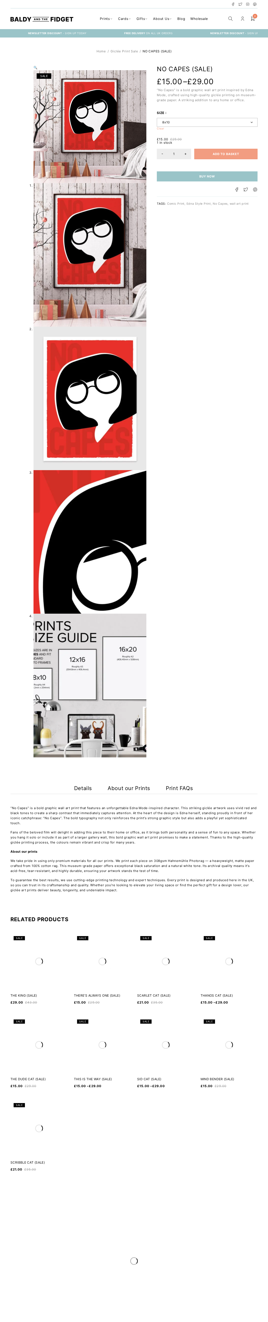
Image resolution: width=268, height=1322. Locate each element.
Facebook (233, 4)
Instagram (247, 4)
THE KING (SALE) (23, 995)
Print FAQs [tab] (179, 788)
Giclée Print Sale (124, 51)
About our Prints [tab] (129, 788)
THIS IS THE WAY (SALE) (93, 1079)
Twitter (240, 4)
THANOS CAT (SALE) (217, 995)
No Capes (220, 203)
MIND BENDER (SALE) (217, 1079)
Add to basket (226, 154)
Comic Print (175, 203)
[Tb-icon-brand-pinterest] (40, 1315)
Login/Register (242, 19)
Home (101, 51)
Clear (160, 128)
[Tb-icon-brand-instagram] (31, 1315)
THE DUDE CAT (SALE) (28, 1079)
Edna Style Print (199, 203)
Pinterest (255, 4)
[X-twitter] (22, 1315)
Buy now (207, 176)
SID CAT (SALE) (149, 1079)
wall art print (239, 203)
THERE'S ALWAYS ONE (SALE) (97, 995)
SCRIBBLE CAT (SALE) (27, 1162)
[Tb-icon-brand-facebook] (13, 1315)
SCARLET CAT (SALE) (154, 995)
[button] (36, 68)
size (160, 113)
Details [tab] (83, 788)
